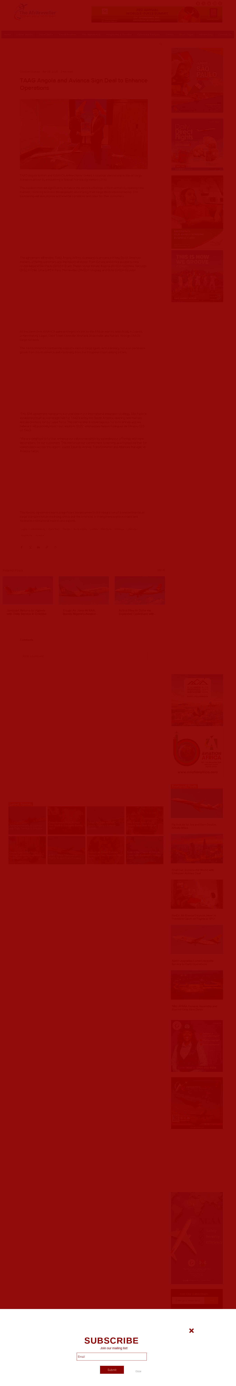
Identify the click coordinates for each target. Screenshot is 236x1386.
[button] (138, 1371)
